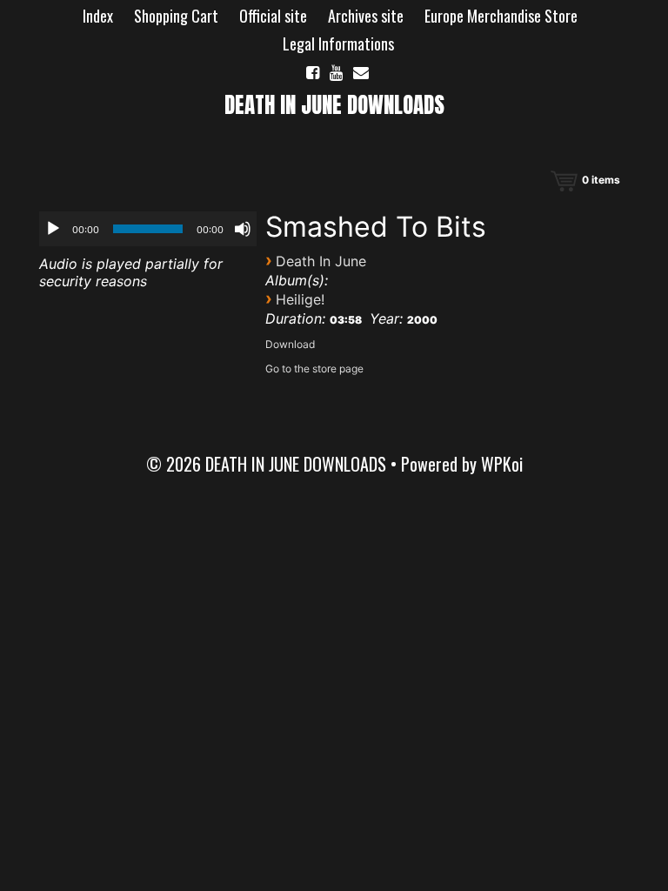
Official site (273, 15)
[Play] (53, 229)
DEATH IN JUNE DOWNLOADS (334, 105)
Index (98, 15)
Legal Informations (338, 43)
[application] (148, 228)
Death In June (321, 261)
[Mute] (242, 229)
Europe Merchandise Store (501, 15)
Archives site (366, 15)
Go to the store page (314, 368)
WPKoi (502, 464)
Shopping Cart (176, 15)
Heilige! (300, 299)
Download (290, 344)
